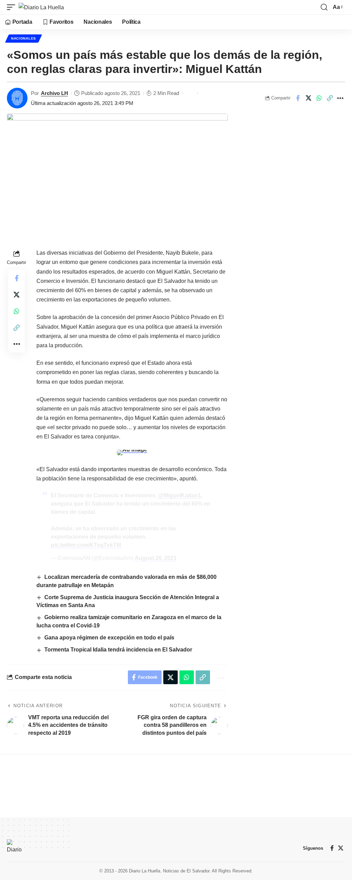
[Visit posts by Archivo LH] (17, 98)
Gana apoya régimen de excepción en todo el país (109, 637)
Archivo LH (54, 93)
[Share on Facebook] (297, 98)
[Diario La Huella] (41, 7)
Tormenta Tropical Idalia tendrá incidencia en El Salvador (119, 650)
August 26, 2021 (156, 558)
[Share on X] (308, 98)
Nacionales (23, 38)
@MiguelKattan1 (179, 495)
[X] (340, 848)
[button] (13, 7)
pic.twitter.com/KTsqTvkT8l (86, 545)
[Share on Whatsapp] (319, 98)
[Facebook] (332, 848)
